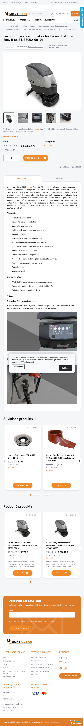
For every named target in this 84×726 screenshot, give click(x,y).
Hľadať (51, 14)
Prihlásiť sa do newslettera (20, 628)
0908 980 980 (68, 662)
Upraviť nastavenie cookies (50, 722)
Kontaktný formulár (70, 676)
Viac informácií (28, 362)
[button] (30, 494)
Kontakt (34, 674)
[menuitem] (10, 20)
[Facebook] (60, 667)
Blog (4, 2)
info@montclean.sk (70, 658)
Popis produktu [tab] (22, 178)
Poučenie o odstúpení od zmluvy (42, 664)
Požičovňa (33, 2)
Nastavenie (18, 366)
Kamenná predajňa (15, 2)
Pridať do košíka (32, 158)
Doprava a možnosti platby (40, 671)
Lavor (37, 129)
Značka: (54, 48)
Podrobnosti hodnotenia (35, 47)
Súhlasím (65, 368)
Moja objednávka (9, 677)
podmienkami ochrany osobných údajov (41, 621)
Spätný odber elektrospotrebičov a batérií (15, 672)
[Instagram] (65, 667)
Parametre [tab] (59, 178)
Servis (26, 2)
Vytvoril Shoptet (69, 721)
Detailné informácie (10, 136)
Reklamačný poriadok (38, 661)
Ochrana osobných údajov (40, 668)
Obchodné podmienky (38, 657)
